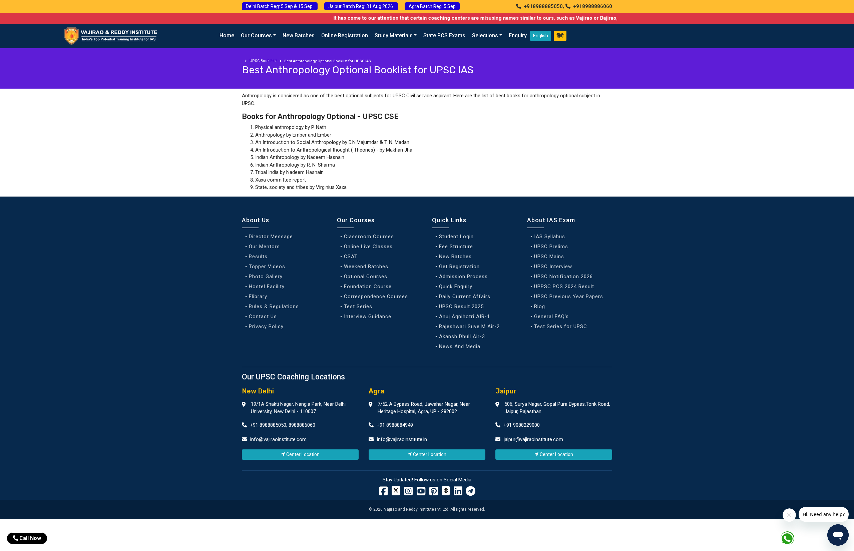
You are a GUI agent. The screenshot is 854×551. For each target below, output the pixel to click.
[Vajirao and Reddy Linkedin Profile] (458, 493)
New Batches (299, 35)
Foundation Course (368, 286)
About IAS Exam (551, 220)
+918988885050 (542, 6)
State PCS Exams (444, 35)
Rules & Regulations (274, 306)
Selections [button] (485, 35)
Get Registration (459, 267)
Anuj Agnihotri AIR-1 (464, 316)
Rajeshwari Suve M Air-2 (469, 326)
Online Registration (344, 35)
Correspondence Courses (376, 296)
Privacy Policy (266, 326)
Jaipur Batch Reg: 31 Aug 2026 (361, 6)
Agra (376, 391)
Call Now (30, 538)
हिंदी (560, 35)
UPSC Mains (549, 257)
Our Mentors (264, 247)
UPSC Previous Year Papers (568, 296)
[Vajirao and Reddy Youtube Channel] (421, 493)
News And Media (459, 346)
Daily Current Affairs (464, 296)
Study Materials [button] (394, 35)
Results (258, 257)
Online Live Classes (368, 247)
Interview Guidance (367, 316)
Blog (539, 306)
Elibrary (258, 296)
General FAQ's (551, 316)
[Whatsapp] (791, 539)
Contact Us (263, 316)
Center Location (303, 454)
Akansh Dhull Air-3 (462, 336)
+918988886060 (592, 6)
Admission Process (463, 276)
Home (227, 35)
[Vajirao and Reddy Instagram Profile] (408, 493)
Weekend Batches (366, 267)
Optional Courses (365, 276)
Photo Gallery (266, 276)
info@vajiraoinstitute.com (278, 439)
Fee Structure (456, 247)
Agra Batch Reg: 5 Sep (432, 6)
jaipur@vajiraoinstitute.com (533, 439)
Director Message (271, 237)
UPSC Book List (263, 61)
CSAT (351, 257)
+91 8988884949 (394, 425)
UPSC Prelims (551, 247)
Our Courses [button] (256, 35)
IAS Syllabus (549, 237)
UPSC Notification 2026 (563, 276)
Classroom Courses (369, 237)
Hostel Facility (267, 286)
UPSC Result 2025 (461, 306)
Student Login (456, 237)
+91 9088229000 (521, 425)
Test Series (358, 306)
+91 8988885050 (267, 425)
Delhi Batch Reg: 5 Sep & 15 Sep (280, 6)
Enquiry (518, 35)
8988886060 (302, 425)
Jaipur (505, 391)
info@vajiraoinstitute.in (402, 439)
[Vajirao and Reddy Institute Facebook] (383, 493)
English (540, 35)
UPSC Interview (553, 267)
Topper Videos (267, 267)
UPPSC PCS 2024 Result (564, 286)
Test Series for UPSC (560, 326)
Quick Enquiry (455, 286)
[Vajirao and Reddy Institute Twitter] (396, 490)
